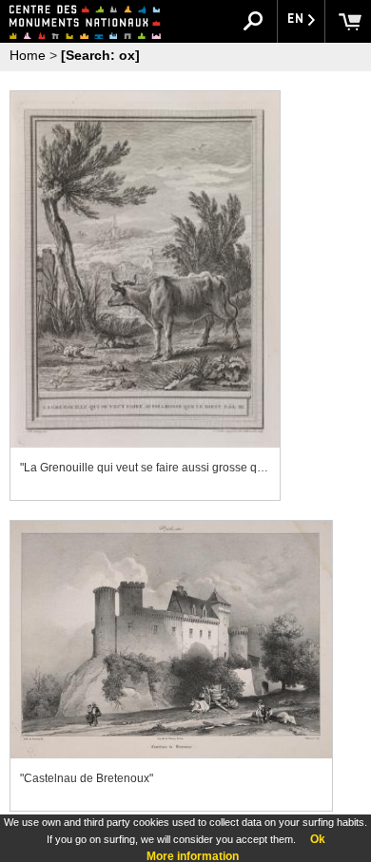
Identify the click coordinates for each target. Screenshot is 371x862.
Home (28, 55)
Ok (317, 839)
